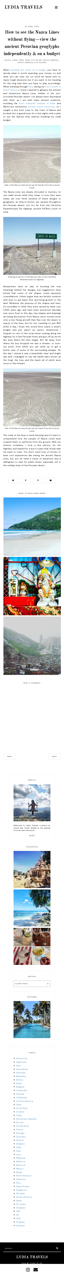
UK (17, 1214)
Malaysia (20, 1158)
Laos (18, 1154)
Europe (20, 1122)
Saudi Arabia (22, 1186)
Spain (19, 1200)
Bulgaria (20, 1086)
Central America (24, 1101)
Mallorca (20, 1161)
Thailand (20, 1207)
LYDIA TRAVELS (23, 7)
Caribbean (21, 1097)
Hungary (20, 1143)
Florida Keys (22, 1126)
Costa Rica (22, 1108)
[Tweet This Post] (13, 480)
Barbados (21, 1076)
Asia (18, 1065)
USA (18, 1218)
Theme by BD (35, 1263)
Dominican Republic (26, 1119)
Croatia (20, 1111)
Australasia (22, 1069)
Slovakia (20, 1193)
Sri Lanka (21, 1204)
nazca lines (11, 60)
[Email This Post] (51, 480)
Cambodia (21, 1090)
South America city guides (32, 62)
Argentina (21, 1062)
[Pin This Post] (38, 480)
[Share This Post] (26, 480)
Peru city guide (33, 60)
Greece (20, 1140)
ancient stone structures (41, 106)
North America (23, 1175)
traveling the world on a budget (28, 70)
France (19, 1129)
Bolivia (19, 1079)
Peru (21, 60)
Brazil (19, 1083)
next (54, 756)
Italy (18, 1151)
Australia (20, 1072)
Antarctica (21, 1058)
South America (51, 60)
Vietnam (20, 1225)
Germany (21, 1136)
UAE (18, 1211)
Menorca (20, 1165)
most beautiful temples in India (37, 103)
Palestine (21, 1179)
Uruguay (20, 1222)
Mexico (20, 1168)
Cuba (19, 1115)
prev (9, 756)
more (32, 836)
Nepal (19, 1172)
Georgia (20, 1133)
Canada (20, 1094)
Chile (18, 1104)
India (18, 1147)
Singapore (21, 1190)
